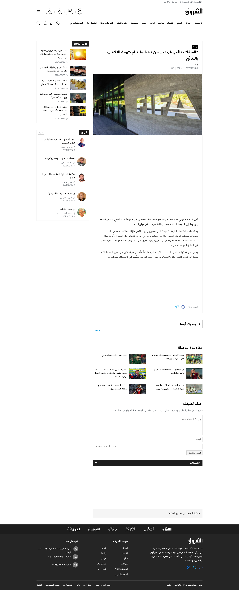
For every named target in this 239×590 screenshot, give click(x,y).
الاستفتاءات (67, 585)
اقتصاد (170, 23)
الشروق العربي (76, 23)
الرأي (152, 23)
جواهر (144, 23)
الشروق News (106, 23)
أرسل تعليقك (194, 453)
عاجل (78, 585)
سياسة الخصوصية (52, 585)
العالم (179, 23)
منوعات (134, 23)
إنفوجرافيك (122, 23)
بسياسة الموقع (133, 410)
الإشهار (39, 585)
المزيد (41, 133)
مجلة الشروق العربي (103, 585)
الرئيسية (198, 23)
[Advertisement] (148, 156)
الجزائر (188, 23)
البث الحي (87, 585)
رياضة (161, 23)
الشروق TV (92, 23)
